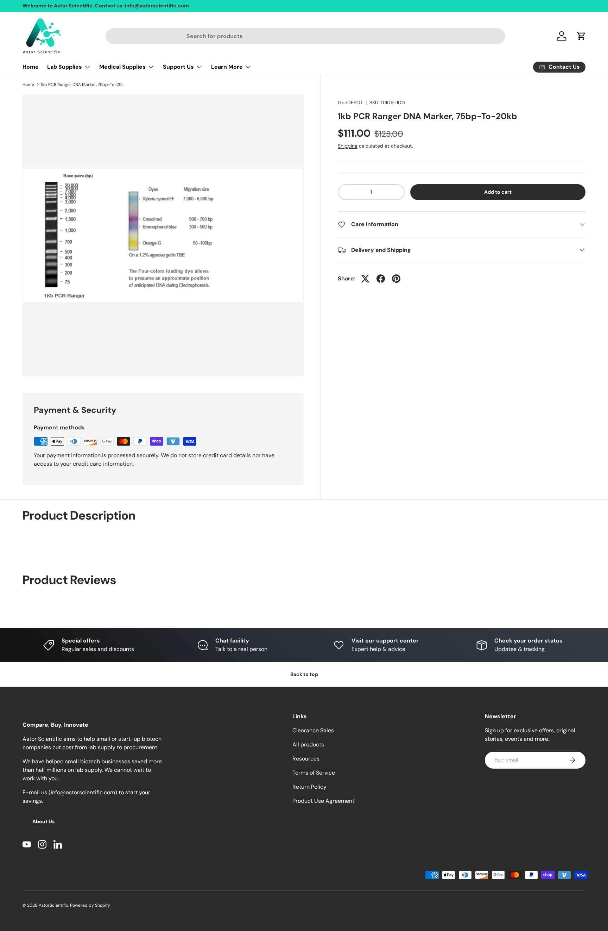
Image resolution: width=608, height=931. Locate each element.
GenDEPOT (350, 102)
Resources (305, 758)
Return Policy (309, 786)
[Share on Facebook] (380, 278)
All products (308, 744)
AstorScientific (53, 905)
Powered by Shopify (90, 905)
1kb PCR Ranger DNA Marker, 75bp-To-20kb (83, 84)
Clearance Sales (313, 730)
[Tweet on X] (365, 278)
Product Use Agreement (323, 801)
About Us (43, 821)
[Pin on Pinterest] (396, 278)
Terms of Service (313, 772)
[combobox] (306, 36)
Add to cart (498, 192)
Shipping (347, 146)
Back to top (304, 674)
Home (31, 66)
